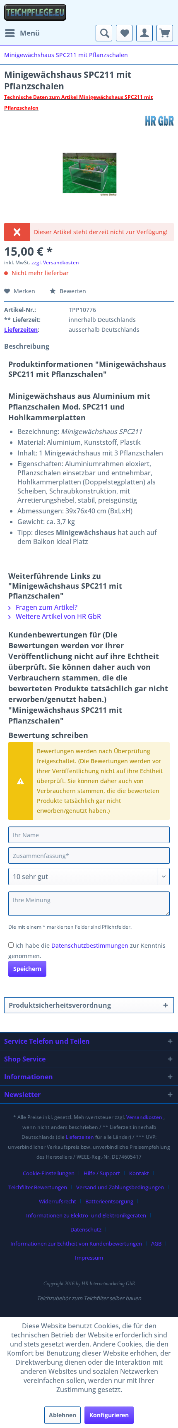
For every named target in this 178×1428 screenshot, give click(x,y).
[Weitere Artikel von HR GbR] (159, 120)
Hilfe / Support (102, 1173)
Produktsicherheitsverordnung (60, 1005)
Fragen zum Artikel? (45, 607)
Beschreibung (26, 346)
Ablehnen (62, 1415)
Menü (30, 33)
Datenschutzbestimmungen (89, 945)
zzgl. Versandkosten (55, 262)
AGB (156, 1243)
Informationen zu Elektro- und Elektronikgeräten (86, 1215)
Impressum (89, 1257)
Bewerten (72, 291)
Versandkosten (144, 1117)
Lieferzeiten (21, 329)
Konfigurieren (109, 1415)
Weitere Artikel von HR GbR (57, 616)
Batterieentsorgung (109, 1201)
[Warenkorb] (164, 33)
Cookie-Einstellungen (49, 1173)
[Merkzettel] (124, 33)
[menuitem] (22, 33)
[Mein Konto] (144, 33)
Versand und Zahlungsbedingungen (120, 1187)
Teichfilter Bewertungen (37, 1187)
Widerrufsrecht (57, 1201)
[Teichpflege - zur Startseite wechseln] (35, 12)
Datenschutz (85, 1229)
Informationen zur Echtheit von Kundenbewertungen (76, 1243)
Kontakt (139, 1173)
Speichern (27, 969)
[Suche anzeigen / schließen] (104, 33)
